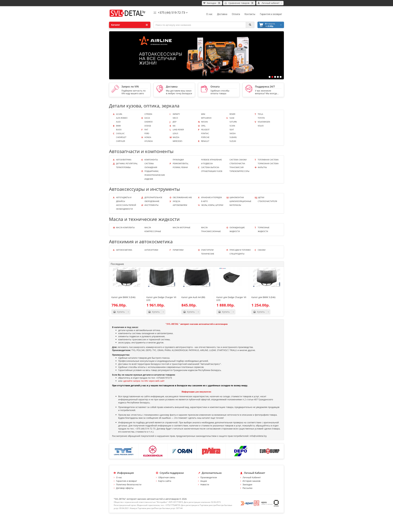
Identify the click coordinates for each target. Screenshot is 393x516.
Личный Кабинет (252, 477)
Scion (232, 125)
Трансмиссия (237, 167)
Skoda (233, 133)
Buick (118, 129)
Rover (232, 114)
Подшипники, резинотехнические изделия (154, 175)
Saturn (233, 121)
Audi (118, 121)
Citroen (148, 114)
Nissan (204, 121)
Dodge (147, 125)
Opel (203, 125)
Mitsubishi (206, 118)
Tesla (260, 114)
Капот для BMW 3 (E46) (123, 297)
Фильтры (262, 167)
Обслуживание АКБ (182, 197)
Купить (120, 311)
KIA (174, 125)
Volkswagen (264, 121)
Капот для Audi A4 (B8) (193, 297)
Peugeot (205, 129)
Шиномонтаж (237, 197)
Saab (232, 118)
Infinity (176, 114)
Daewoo (148, 121)
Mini (203, 114)
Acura (119, 114)
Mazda (176, 137)
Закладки (247, 484)
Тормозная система (268, 163)
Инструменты (151, 205)
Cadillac (120, 133)
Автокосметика (124, 250)
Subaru (233, 137)
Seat (232, 129)
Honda (147, 137)
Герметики (178, 250)
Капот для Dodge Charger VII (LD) (161, 298)
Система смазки (238, 159)
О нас (119, 477)
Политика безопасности (128, 484)
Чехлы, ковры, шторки (212, 205)
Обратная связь (166, 477)
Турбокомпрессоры (239, 171)
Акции (203, 480)
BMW (118, 125)
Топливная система (268, 159)
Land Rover (178, 129)
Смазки (261, 250)
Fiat (146, 129)
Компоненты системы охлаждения (151, 163)
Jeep (174, 121)
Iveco (175, 118)
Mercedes (177, 141)
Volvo (261, 125)
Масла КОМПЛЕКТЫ (125, 227)
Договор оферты (125, 488)
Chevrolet (121, 137)
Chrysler (120, 141)
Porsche (205, 137)
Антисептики (151, 250)
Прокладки (178, 159)
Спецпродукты (237, 253)
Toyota (261, 118)
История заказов (251, 480)
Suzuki (233, 141)
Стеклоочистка (237, 163)
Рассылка (247, 488)
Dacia (147, 118)
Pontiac (205, 133)
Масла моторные (181, 227)
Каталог (115, 24)
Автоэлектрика (123, 159)
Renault (205, 141)
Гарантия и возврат (126, 480)
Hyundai (148, 141)
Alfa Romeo (121, 118)
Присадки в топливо (240, 250)
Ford (146, 133)
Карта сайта (164, 480)
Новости (204, 484)
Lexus (175, 133)
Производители (208, 477)
